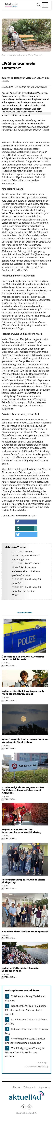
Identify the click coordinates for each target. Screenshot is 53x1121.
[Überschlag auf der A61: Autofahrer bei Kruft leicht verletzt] (25, 635)
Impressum (44, 1087)
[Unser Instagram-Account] (29, 1107)
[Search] (39, 5)
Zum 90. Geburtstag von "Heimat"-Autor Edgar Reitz (25, 555)
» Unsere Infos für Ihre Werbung (36, 1066)
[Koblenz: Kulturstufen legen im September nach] (25, 952)
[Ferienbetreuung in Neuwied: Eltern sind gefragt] (25, 858)
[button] (26, 522)
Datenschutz (29, 1087)
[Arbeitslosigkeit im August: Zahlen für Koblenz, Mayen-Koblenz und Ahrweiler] (25, 767)
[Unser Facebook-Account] (23, 1107)
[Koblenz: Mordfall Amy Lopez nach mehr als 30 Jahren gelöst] (25, 678)
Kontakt (17, 1087)
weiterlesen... (9, 665)
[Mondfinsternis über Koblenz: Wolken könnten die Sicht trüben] (25, 719)
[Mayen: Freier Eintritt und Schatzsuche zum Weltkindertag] (25, 814)
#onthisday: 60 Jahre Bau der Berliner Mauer (26, 591)
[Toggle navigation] (45, 4)
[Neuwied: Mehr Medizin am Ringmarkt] (25, 909)
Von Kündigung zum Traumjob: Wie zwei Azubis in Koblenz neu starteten (24, 1052)
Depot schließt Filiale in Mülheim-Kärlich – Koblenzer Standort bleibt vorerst (25, 1010)
